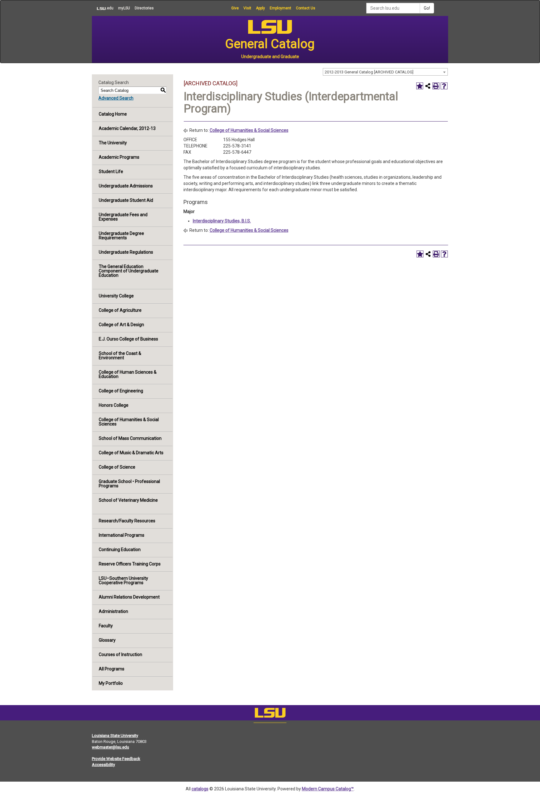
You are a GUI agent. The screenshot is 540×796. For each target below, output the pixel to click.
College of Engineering (121, 390)
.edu (102, 8)
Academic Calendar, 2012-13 (127, 128)
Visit (247, 8)
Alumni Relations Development (129, 597)
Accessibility (103, 764)
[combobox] (385, 72)
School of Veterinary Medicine (128, 500)
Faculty (106, 625)
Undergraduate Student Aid (126, 200)
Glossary (107, 640)
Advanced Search (115, 98)
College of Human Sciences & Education (128, 374)
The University (113, 142)
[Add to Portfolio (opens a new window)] (419, 85)
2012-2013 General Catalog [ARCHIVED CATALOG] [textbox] (369, 72)
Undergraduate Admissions (126, 185)
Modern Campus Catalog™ (328, 788)
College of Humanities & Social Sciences (129, 421)
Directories (144, 8)
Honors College (113, 405)
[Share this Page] (427, 85)
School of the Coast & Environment (120, 355)
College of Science (117, 467)
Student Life (111, 171)
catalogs (200, 788)
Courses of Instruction (120, 654)
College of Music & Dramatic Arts (131, 452)
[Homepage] (270, 714)
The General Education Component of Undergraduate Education (128, 271)
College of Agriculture (120, 310)
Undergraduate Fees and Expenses (123, 216)
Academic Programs (119, 157)
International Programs (121, 535)
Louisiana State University (115, 735)
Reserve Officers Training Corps (130, 563)
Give (235, 8)
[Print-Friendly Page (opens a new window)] (435, 85)
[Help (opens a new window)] (444, 85)
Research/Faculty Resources (127, 520)
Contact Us (305, 8)
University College (116, 295)
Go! (427, 8)
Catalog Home (113, 114)
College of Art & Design (121, 324)
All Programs (111, 668)
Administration (113, 611)
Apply (260, 8)
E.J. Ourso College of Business (128, 338)
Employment (280, 8)
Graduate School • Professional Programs (129, 483)
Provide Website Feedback (116, 758)
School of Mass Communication (130, 438)
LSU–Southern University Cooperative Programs (123, 580)
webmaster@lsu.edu (110, 747)
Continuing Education (120, 549)
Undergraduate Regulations (126, 252)
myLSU (124, 8)
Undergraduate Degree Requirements (121, 235)
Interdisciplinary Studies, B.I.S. (222, 220)
